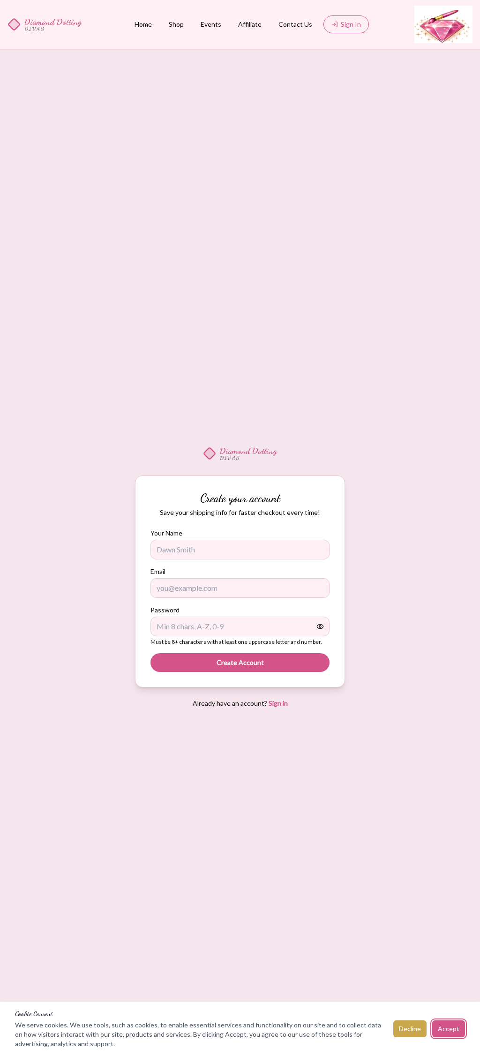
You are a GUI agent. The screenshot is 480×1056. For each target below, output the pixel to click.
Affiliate (250, 24)
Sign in (278, 703)
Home (143, 24)
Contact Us (295, 24)
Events (211, 24)
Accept (448, 1029)
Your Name (166, 533)
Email (157, 571)
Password (165, 610)
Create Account (240, 662)
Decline (410, 1029)
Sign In (351, 24)
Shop (176, 24)
